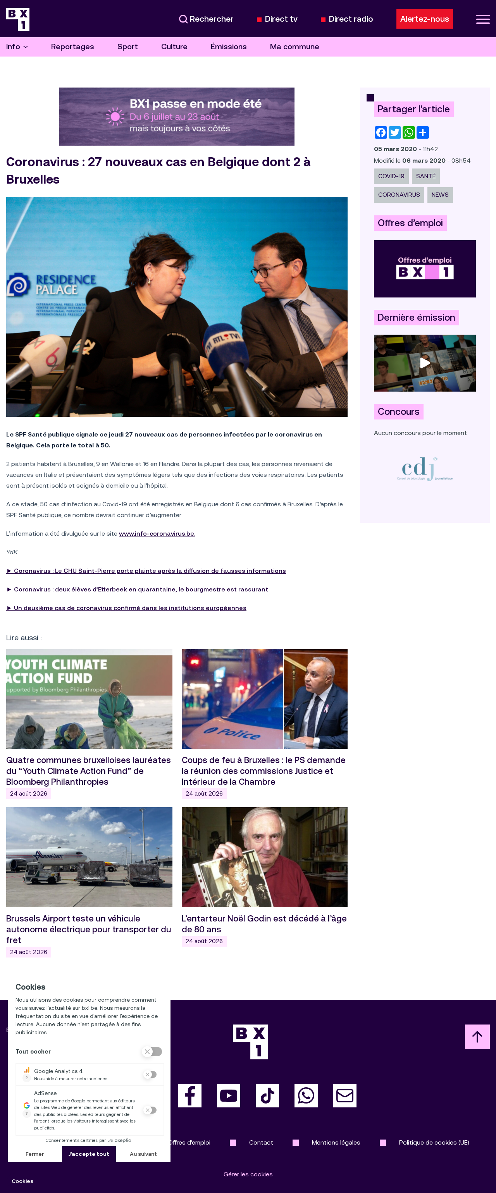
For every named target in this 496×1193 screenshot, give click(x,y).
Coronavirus (399, 194)
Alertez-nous (424, 19)
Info (13, 46)
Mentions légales (336, 1142)
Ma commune (294, 46)
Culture (174, 46)
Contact (261, 1142)
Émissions (229, 46)
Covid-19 (391, 176)
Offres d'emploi (189, 1142)
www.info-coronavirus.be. (157, 533)
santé (426, 176)
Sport (127, 46)
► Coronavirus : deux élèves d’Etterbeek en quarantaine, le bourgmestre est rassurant (137, 589)
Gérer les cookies (248, 1174)
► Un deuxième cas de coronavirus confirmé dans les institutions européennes (126, 607)
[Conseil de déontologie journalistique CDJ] (424, 469)
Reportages (72, 46)
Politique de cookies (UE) (434, 1142)
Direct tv (281, 19)
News (440, 194)
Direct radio (351, 19)
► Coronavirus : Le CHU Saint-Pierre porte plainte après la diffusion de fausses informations (146, 570)
